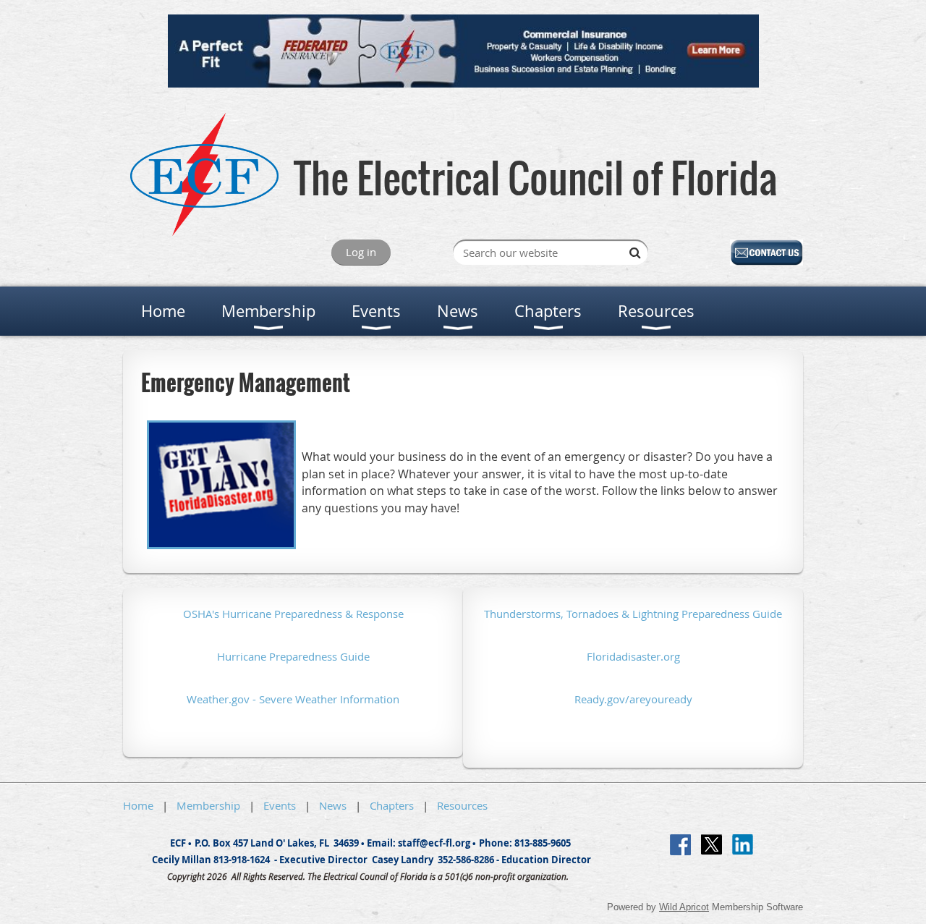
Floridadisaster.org (633, 656)
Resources (462, 805)
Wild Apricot (684, 907)
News (333, 805)
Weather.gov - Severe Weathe (260, 699)
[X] (711, 844)
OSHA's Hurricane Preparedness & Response (293, 613)
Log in (361, 252)
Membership (208, 805)
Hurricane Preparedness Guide (293, 656)
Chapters (392, 805)
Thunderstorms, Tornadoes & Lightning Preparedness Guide (633, 613)
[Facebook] (680, 844)
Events (279, 805)
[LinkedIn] (742, 844)
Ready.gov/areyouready (633, 699)
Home (138, 805)
